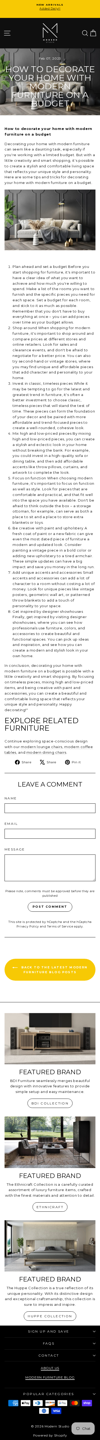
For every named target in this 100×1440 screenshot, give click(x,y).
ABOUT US (50, 1368)
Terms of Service (60, 926)
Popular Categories (48, 1394)
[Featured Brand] (50, 1038)
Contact (48, 1355)
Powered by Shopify (50, 1435)
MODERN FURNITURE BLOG (50, 1377)
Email (11, 824)
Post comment (50, 906)
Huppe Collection (50, 1316)
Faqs (49, 1343)
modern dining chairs (46, 752)
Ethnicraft (50, 1207)
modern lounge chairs (41, 747)
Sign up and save (48, 1331)
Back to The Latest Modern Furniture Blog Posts (53, 969)
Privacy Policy (28, 926)
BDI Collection (50, 1103)
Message (15, 849)
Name (11, 798)
